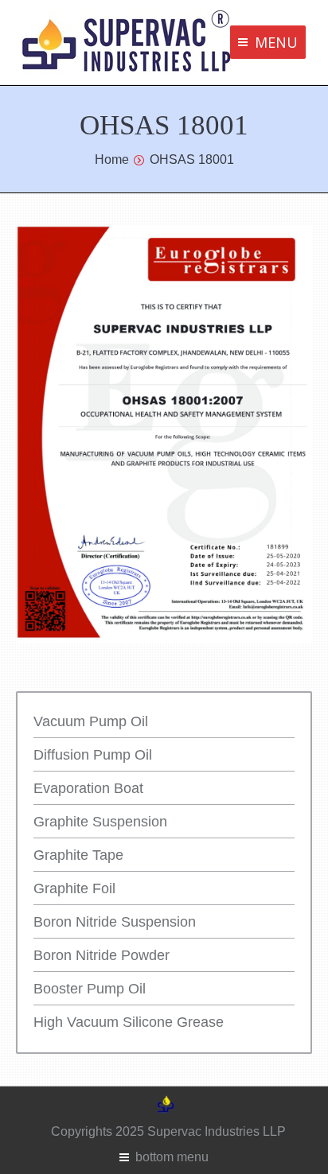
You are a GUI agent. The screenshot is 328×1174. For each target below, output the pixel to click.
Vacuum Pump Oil (90, 721)
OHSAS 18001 (192, 159)
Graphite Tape (78, 855)
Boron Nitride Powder (101, 955)
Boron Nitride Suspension (114, 922)
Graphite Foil (74, 888)
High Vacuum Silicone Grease (128, 1022)
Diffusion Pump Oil (92, 755)
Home (112, 159)
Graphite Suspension (100, 822)
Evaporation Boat (88, 788)
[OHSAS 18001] (164, 434)
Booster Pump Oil (89, 989)
